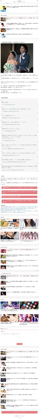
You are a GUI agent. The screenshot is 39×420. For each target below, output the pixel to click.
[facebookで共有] (3, 11)
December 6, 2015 (15, 155)
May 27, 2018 (22, 148)
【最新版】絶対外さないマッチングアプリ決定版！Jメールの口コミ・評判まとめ (18, 187)
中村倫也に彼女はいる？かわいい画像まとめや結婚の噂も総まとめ (13, 212)
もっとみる (37, 270)
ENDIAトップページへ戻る (19, 412)
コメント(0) (37, 11)
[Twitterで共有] (1, 11)
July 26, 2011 (23, 161)
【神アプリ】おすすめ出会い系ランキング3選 (11, 196)
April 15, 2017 (12, 104)
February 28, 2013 (15, 111)
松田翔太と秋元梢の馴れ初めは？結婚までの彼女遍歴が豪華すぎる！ (13, 209)
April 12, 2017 (12, 140)
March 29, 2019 (17, 124)
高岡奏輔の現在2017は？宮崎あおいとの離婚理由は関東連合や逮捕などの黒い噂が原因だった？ (19, 208)
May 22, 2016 (17, 117)
